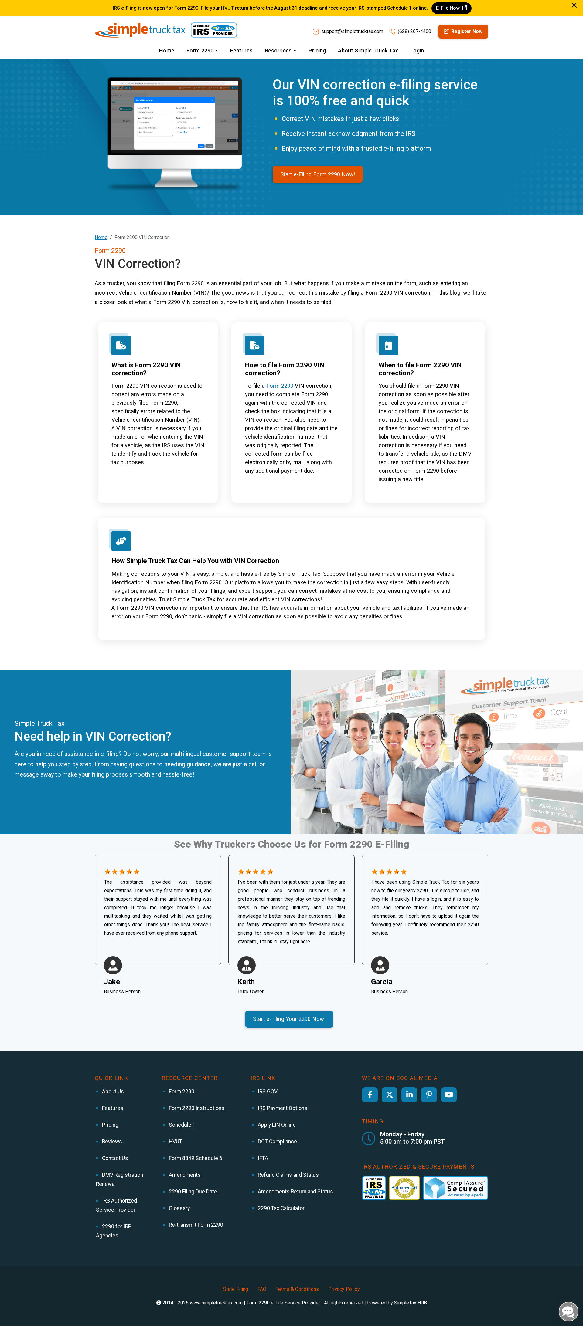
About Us (112, 1091)
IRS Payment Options (282, 1108)
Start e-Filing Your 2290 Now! (289, 1019)
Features (241, 50)
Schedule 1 (182, 1125)
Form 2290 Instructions (196, 1108)
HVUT (175, 1142)
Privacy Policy (344, 1289)
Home (166, 50)
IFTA (262, 1158)
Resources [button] (278, 50)
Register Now (466, 31)
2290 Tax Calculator (281, 1208)
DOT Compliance (277, 1142)
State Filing (235, 1289)
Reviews (111, 1142)
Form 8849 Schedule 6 (195, 1158)
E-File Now (448, 8)
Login (417, 50)
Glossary (179, 1208)
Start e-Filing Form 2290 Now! (317, 174)
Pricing (317, 50)
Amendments (184, 1175)
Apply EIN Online (276, 1125)
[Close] (574, 5)
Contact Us (114, 1158)
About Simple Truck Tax (368, 50)
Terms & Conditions (297, 1289)
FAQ (262, 1289)
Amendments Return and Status (295, 1192)
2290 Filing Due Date (192, 1192)
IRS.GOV (267, 1091)
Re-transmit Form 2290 (195, 1225)
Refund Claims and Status (288, 1175)
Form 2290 (279, 386)
